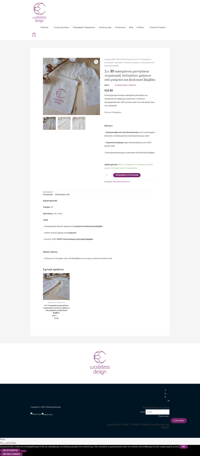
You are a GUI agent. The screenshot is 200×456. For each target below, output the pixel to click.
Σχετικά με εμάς (105, 27)
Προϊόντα (44, 27)
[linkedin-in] (168, 401)
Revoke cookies (11, 454)
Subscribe (179, 421)
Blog (131, 27)
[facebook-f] (166, 390)
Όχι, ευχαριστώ (10, 450)
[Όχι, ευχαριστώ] (24, 451)
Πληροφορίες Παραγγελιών (84, 27)
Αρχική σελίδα (110, 59)
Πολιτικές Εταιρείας (158, 27)
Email (142, 412)
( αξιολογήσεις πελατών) (125, 85)
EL (4, 439)
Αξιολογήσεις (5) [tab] (62, 194)
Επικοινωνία (120, 27)
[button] (96, 62)
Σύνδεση (140, 27)
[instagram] (166, 394)
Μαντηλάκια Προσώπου (126, 59)
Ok (183, 447)
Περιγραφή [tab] (48, 194)
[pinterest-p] (166, 397)
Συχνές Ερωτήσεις (61, 27)
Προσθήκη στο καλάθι (127, 175)
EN (9, 443)
